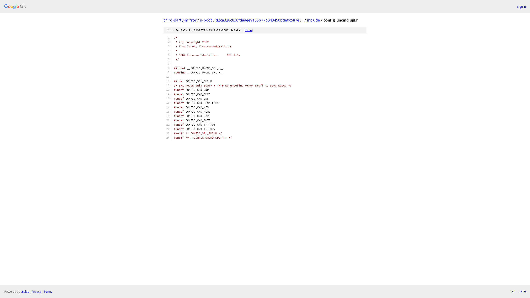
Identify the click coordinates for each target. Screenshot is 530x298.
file (248, 30)
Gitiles (25, 291)
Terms (47, 291)
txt (512, 291)
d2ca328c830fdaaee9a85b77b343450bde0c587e (257, 20)
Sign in (521, 6)
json (522, 291)
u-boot (206, 20)
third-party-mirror (180, 20)
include (313, 20)
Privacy (36, 291)
